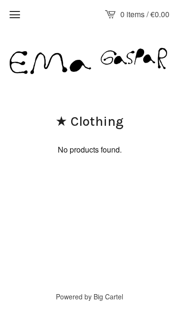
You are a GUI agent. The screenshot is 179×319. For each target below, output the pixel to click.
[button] (15, 14)
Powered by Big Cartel (89, 296)
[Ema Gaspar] (89, 61)
